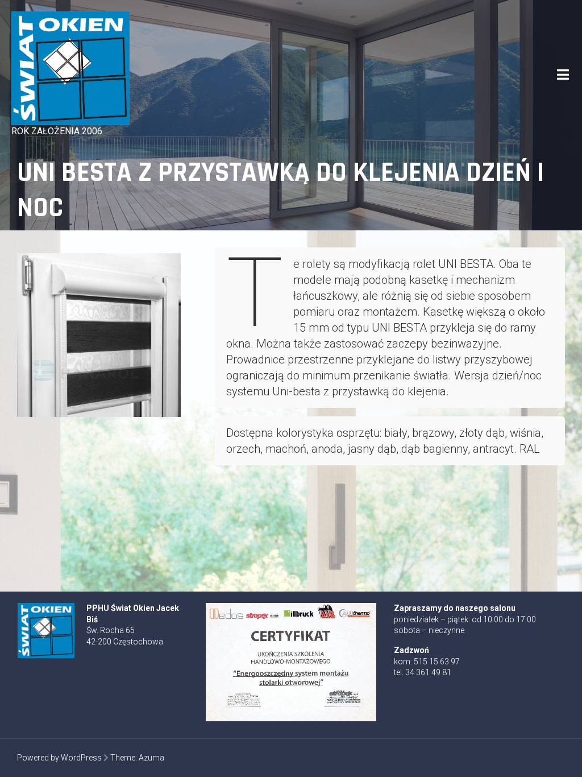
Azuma (151, 757)
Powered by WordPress (59, 757)
